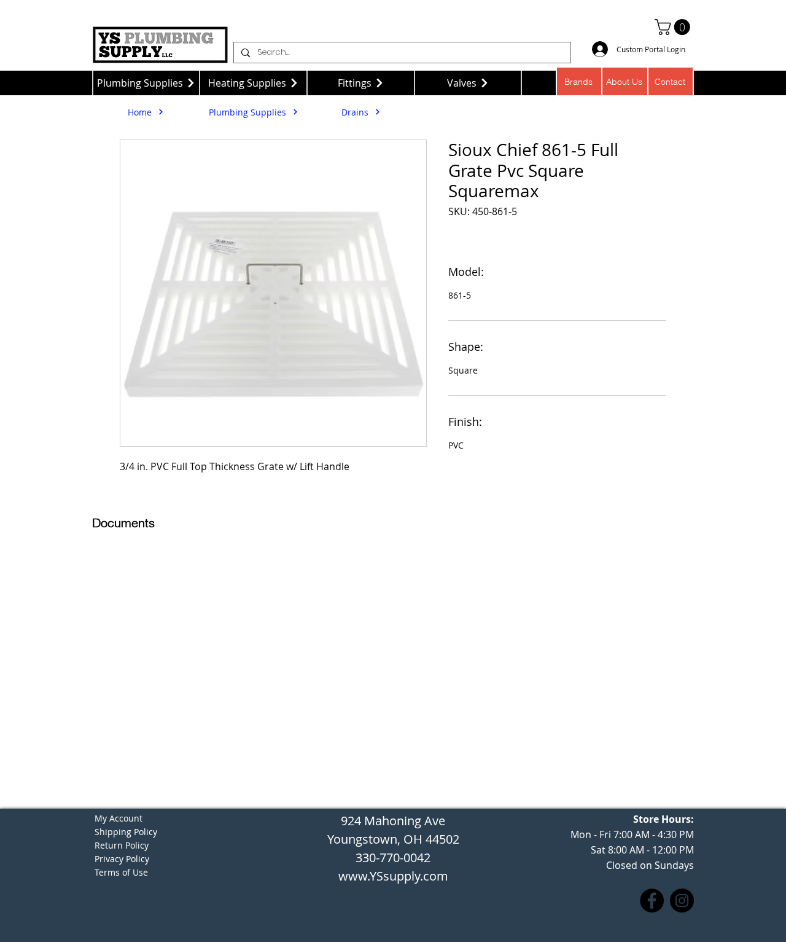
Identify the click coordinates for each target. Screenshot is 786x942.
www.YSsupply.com (393, 876)
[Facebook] (652, 901)
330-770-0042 (393, 857)
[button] (674, 27)
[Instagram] (682, 901)
